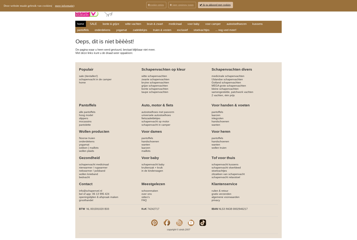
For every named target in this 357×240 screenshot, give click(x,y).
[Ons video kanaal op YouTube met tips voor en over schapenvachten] (191, 222)
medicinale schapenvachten (228, 76)
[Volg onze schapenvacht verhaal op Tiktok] (203, 222)
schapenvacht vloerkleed (226, 167)
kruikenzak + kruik (152, 167)
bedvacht (84, 177)
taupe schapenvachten (154, 91)
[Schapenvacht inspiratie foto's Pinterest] (154, 222)
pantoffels (83, 30)
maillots (94, 147)
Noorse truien (87, 138)
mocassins (85, 121)
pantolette (85, 124)
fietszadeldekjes (150, 118)
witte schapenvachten (154, 76)
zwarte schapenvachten (155, 79)
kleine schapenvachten (225, 88)
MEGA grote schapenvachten (229, 85)
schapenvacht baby (152, 164)
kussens (257, 23)
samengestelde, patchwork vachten (232, 91)
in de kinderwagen (152, 170)
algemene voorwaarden (225, 197)
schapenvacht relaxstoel (226, 177)
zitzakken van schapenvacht (228, 174)
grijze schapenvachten (154, 85)
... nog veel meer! (225, 30)
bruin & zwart (155, 23)
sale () (88, 76)
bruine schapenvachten (155, 82)
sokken (83, 147)
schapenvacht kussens (225, 164)
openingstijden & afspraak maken (98, 197)
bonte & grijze (111, 23)
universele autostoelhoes (156, 115)
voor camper (213, 23)
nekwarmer (85, 170)
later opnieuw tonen (183, 5)
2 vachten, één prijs (223, 95)
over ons (146, 193)
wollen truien (219, 147)
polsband (99, 170)
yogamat (121, 30)
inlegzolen (217, 118)
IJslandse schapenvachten (227, 79)
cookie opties (157, 5)
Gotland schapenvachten (226, 82)
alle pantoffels (87, 111)
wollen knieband (88, 174)
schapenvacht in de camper (95, 79)
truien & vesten (162, 30)
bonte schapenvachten (154, 88)
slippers (83, 118)
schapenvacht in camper (155, 124)
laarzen (216, 115)
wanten (216, 124)
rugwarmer (101, 167)
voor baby (193, 23)
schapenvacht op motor (155, 121)
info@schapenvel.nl (90, 190)
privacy (216, 200)
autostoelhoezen (237, 23)
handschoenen (220, 121)
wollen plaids (86, 150)
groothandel (86, 200)
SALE (93, 23)
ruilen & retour (220, 190)
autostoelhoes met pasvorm (157, 111)
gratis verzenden (221, 193)
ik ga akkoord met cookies (216, 5)
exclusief (182, 30)
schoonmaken (149, 190)
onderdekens (102, 30)
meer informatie (64, 5)
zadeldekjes (140, 30)
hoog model (86, 115)
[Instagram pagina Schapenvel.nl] (179, 222)
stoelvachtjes (202, 30)
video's (145, 197)
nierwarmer (85, 167)
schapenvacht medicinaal (94, 164)
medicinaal (175, 23)
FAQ (144, 200)
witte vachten (133, 23)
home (80, 23)
